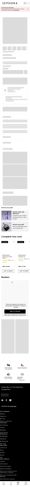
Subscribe (5, 395)
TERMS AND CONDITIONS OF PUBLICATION (15, 315)
